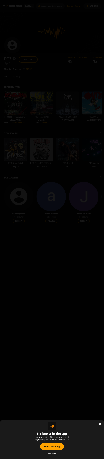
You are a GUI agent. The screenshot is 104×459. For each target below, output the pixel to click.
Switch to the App (52, 446)
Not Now (52, 453)
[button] (52, 229)
